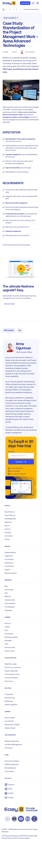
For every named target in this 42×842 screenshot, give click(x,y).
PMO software (9, 330)
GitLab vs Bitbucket (11, 671)
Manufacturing (10, 698)
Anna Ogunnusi (30, 52)
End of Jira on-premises (13, 667)
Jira (19, 330)
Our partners (9, 634)
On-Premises (9, 559)
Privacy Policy (6, 838)
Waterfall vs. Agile (10, 664)
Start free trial (25, 3)
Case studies (9, 590)
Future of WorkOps (11, 678)
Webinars (8, 596)
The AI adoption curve (12, 674)
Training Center (10, 600)
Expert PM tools (10, 515)
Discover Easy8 (9, 304)
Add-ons (8, 529)
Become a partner (11, 573)
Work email (11, 451)
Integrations (9, 556)
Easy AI (7, 525)
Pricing (7, 539)
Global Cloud (9, 563)
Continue (19, 462)
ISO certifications (10, 768)
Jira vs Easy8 (9, 721)
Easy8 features (10, 512)
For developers (10, 607)
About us (8, 623)
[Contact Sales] (33, 3)
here (28, 245)
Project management (10, 18)
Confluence (9, 748)
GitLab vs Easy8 (10, 728)
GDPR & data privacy (12, 764)
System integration (11, 704)
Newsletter (8, 640)
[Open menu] (37, 3)
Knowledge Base (10, 519)
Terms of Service (20, 838)
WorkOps (8, 532)
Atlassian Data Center (12, 741)
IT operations (9, 694)
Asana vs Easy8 (10, 717)
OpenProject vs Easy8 (12, 724)
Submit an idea (10, 647)
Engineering (9, 701)
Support (7, 569)
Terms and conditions (12, 761)
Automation (9, 536)
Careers (7, 627)
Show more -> (9, 681)
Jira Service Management (13, 744)
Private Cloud (9, 566)
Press (6, 644)
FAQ (6, 593)
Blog (6, 586)
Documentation (10, 603)
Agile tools (8, 522)
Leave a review (9, 651)
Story (6, 630)
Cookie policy (9, 771)
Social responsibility (11, 637)
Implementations (10, 552)
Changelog (8, 610)
